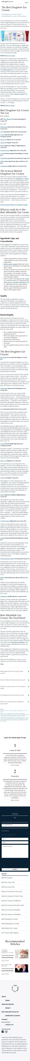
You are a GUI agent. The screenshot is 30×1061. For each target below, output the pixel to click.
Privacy (8, 1008)
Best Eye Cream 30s (8, 882)
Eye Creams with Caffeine (10, 933)
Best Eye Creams (10, 55)
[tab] (15, 672)
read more (5, 960)
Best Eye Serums (10, 105)
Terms (7, 1000)
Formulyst (15, 776)
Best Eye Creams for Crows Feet (12, 891)
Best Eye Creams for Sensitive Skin (13, 905)
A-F (3, 1022)
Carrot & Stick (15, 751)
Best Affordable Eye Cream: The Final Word (14, 16)
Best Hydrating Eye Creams (10, 924)
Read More (15, 765)
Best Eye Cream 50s (8, 887)
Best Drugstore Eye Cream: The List (11, 14)
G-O (5, 1022)
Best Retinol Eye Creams (9, 928)
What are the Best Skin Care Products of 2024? (14, 205)
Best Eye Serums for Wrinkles (11, 914)
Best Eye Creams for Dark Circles (12, 896)
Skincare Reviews (8, 1004)
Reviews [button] (15, 814)
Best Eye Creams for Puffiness (11, 901)
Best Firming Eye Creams (10, 919)
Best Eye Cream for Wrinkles (11, 910)
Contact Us (9, 1025)
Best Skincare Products (10, 1012)
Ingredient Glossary (12, 1015)
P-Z (9, 1022)
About (4, 996)
